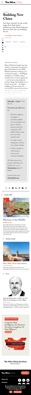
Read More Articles (14, 363)
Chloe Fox (19, 35)
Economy (15, 41)
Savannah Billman (8, 265)
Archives (4, 382)
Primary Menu (2, 2)
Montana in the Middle (14, 220)
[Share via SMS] (3, 43)
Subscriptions (12, 168)
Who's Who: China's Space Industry (15, 263)
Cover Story (6, 12)
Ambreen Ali (9, 35)
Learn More (8, 332)
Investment (22, 41)
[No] (29, 389)
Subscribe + (25, 372)
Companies (8, 41)
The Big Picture (10, 239)
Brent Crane (8, 222)
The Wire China (13, 2)
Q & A (7, 274)
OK (11, 392)
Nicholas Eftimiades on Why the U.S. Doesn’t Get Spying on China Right (15, 299)
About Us (5, 379)
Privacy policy (17, 392)
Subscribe (10, 101)
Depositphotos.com (13, 178)
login (18, 101)
